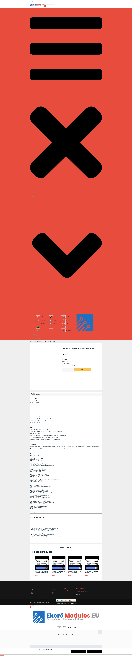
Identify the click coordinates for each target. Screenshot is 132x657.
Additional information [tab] (36, 394)
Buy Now (82, 369)
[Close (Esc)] (3, 655)
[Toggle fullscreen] (1, 655)
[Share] (2, 655)
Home (31, 341)
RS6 (35, 341)
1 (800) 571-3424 (72, 628)
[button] (66, 101)
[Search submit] (45, 6)
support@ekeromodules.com (47, 540)
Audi (33, 341)
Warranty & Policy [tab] (35, 395)
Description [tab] (34, 393)
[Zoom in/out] (0, 655)
